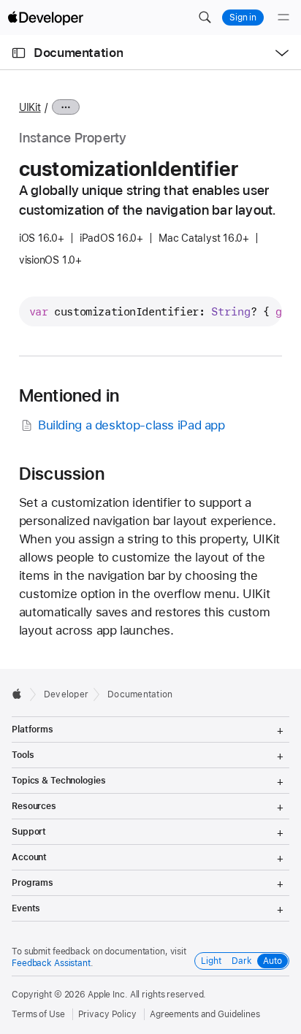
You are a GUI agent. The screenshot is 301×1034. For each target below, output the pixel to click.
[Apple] (21, 693)
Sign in (242, 17)
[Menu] (283, 17)
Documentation (78, 52)
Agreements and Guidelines (205, 1014)
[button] (204, 17)
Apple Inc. (108, 994)
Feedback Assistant (51, 963)
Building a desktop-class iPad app (131, 425)
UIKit (30, 107)
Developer (66, 694)
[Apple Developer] (45, 17)
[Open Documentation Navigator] (18, 53)
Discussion (61, 474)
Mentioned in (69, 396)
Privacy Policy (107, 1014)
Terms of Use (38, 1014)
